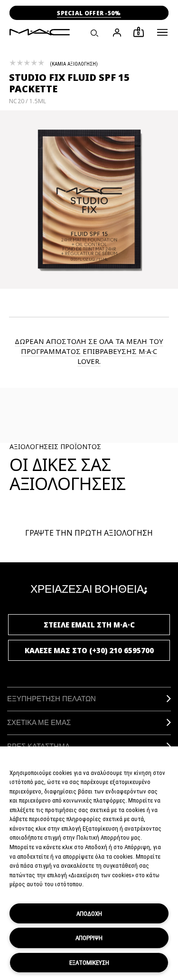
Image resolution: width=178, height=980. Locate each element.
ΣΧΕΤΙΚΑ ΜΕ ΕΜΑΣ (39, 722)
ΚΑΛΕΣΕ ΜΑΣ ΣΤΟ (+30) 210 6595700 (89, 650)
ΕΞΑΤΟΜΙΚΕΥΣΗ (89, 962)
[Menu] (162, 32)
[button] (162, 32)
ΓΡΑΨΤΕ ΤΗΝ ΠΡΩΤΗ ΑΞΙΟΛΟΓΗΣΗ (89, 533)
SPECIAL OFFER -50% (89, 13)
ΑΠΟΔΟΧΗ (89, 913)
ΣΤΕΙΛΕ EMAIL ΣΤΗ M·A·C (89, 624)
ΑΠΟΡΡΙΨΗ (89, 937)
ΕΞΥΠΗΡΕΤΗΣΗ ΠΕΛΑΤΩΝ (51, 699)
